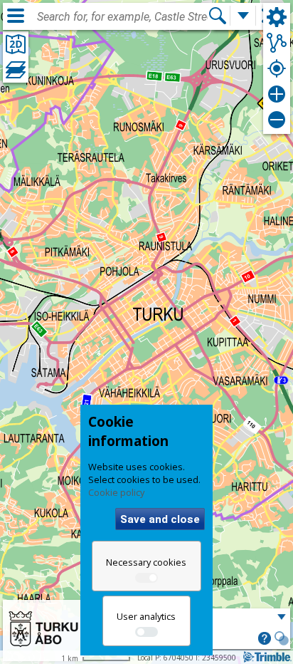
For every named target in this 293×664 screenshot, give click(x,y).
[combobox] (122, 17)
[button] (264, 640)
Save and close (160, 519)
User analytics (146, 616)
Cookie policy (116, 492)
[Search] (217, 15)
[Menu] (15, 15)
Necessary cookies (146, 562)
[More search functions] (243, 15)
